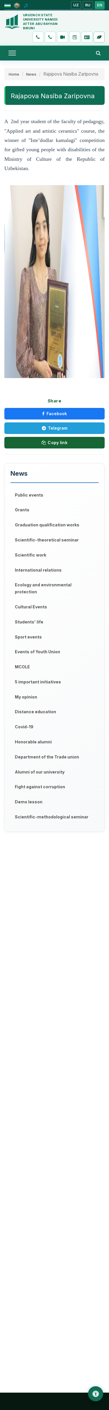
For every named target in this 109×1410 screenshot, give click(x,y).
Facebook (57, 413)
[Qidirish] (98, 53)
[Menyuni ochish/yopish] (12, 53)
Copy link (57, 442)
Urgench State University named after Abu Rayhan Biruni (40, 21)
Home (14, 74)
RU (88, 5)
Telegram (57, 428)
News (31, 74)
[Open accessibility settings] (95, 1393)
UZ (76, 5)
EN (100, 5)
